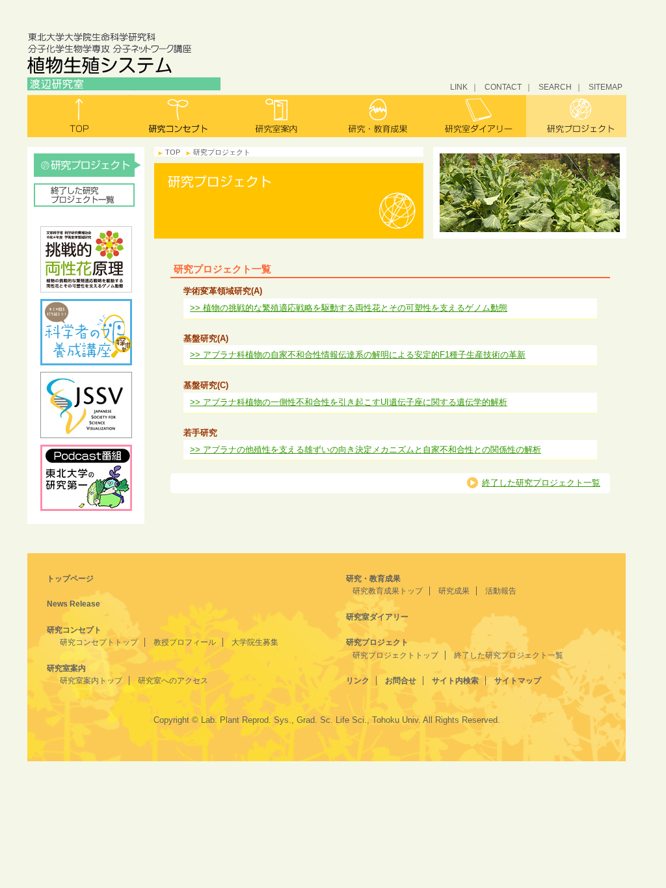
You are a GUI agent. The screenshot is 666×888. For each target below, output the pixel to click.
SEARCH (555, 87)
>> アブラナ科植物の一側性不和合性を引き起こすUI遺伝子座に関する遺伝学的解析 (348, 402)
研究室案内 (277, 116)
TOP (172, 152)
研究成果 (454, 590)
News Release (73, 603)
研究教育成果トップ (388, 590)
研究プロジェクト (576, 116)
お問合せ (400, 680)
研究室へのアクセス (173, 680)
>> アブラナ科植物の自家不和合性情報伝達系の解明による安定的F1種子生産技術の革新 (358, 354)
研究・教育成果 (377, 116)
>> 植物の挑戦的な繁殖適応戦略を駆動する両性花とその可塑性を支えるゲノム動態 (348, 308)
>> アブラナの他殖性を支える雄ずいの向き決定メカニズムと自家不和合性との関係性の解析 (365, 449)
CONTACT (503, 87)
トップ (77, 116)
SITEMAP (605, 87)
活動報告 (500, 590)
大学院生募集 (255, 642)
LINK (459, 87)
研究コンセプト (178, 116)
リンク (357, 680)
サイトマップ (517, 680)
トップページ (70, 578)
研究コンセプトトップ (99, 642)
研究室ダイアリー (476, 116)
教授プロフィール (184, 642)
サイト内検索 (455, 680)
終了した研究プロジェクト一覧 (87, 195)
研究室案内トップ (91, 680)
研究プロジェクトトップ (395, 655)
